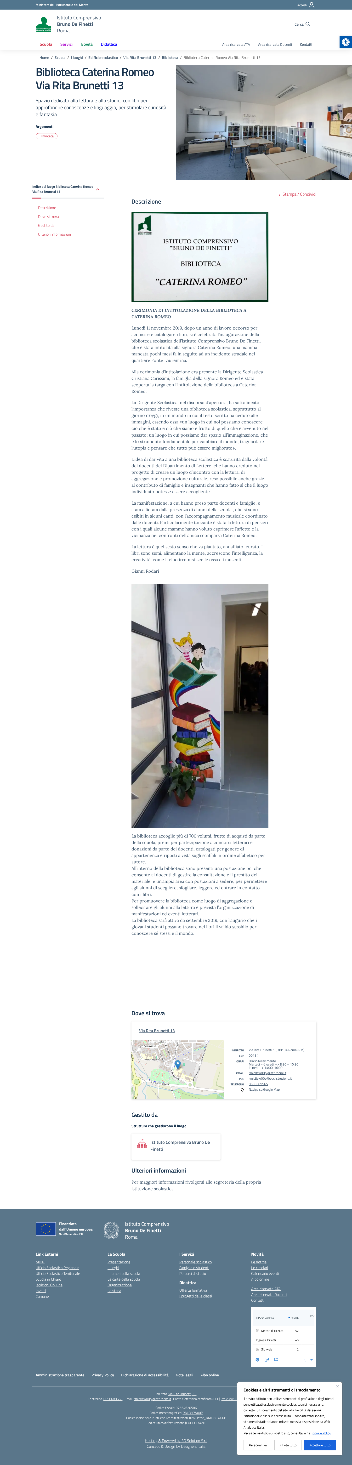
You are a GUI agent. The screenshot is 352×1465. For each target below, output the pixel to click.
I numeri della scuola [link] (124, 1273)
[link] (346, 42)
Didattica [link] (109, 44)
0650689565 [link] (258, 1083)
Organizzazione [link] (120, 1285)
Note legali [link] (184, 1375)
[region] (289, 1418)
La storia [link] (114, 1291)
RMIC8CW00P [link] (193, 1412)
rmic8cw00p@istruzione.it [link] (267, 1072)
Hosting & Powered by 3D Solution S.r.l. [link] (176, 1440)
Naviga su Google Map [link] (264, 1089)
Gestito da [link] (46, 225)
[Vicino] (337, 1386)
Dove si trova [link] (48, 216)
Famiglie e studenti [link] (194, 1268)
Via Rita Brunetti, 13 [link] (182, 1393)
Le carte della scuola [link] (124, 1279)
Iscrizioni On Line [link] (49, 1285)
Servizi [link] (66, 44)
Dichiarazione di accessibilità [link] (145, 1375)
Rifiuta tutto (287, 1445)
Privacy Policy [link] (102, 1375)
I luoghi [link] (113, 1268)
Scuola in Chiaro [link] (48, 1279)
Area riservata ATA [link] (236, 44)
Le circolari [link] (259, 1268)
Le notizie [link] (259, 1262)
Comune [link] (42, 1296)
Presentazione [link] (119, 1262)
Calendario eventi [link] (265, 1273)
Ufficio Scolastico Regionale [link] (57, 1268)
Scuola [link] (46, 44)
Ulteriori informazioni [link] (54, 234)
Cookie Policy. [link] (321, 1433)
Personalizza (258, 1445)
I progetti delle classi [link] (195, 1296)
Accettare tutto (319, 1445)
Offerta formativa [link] (193, 1290)
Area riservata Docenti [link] (275, 44)
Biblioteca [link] (47, 135)
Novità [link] (87, 44)
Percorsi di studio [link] (192, 1273)
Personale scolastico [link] (195, 1262)
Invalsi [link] (41, 1291)
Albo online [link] (260, 1279)
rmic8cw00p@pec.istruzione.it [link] (270, 1078)
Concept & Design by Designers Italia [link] (176, 1446)
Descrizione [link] (47, 208)
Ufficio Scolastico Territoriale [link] (58, 1273)
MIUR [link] (40, 1262)
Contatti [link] (306, 44)
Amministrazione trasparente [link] (60, 1375)
